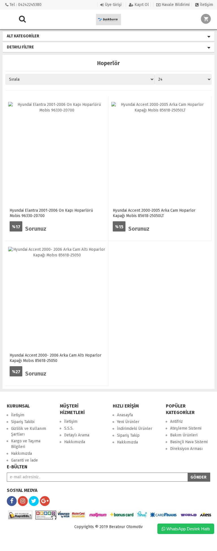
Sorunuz (35, 229)
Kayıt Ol (141, 4)
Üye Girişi (112, 4)
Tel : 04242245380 (25, 4)
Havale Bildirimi (175, 4)
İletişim (206, 4)
